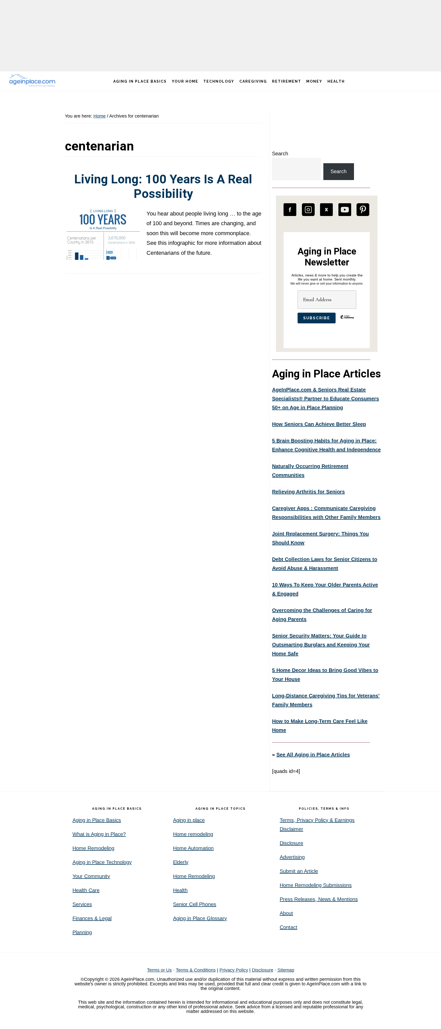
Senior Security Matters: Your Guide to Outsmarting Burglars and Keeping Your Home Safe (321, 644)
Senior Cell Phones (194, 904)
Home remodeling (193, 834)
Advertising (292, 857)
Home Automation (193, 848)
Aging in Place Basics (96, 820)
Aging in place (189, 820)
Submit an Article (299, 871)
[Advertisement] (220, 35)
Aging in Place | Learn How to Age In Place (33, 80)
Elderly (180, 862)
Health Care (86, 890)
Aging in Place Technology (102, 862)
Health (180, 890)
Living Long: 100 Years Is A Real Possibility (163, 186)
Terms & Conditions (196, 970)
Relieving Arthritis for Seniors (308, 491)
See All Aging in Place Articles (313, 754)
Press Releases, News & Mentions (319, 899)
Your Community (91, 876)
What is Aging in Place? (99, 834)
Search (280, 153)
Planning (82, 932)
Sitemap (285, 970)
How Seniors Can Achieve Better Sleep (319, 424)
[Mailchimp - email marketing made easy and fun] (347, 321)
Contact (288, 927)
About (286, 913)
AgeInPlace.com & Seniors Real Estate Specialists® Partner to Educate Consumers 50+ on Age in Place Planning (325, 398)
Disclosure (291, 843)
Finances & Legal (92, 918)
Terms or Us (159, 970)
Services (82, 904)
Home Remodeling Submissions (316, 885)
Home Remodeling (93, 848)
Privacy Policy (233, 970)
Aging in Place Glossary (200, 918)
